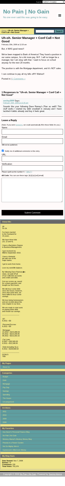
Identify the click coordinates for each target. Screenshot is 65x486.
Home (4, 30)
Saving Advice (55, 474)
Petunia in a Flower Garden (13, 443)
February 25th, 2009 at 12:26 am (15, 103)
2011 (4, 411)
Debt (4, 380)
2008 (4, 422)
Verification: (7, 164)
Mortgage (6, 384)
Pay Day (6, 387)
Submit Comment (32, 213)
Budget (5, 377)
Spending (6, 395)
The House (7, 398)
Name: (5, 127)
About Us (6, 367)
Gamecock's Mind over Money (14, 450)
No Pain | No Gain (9, 435)
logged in (19, 125)
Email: (5, 137)
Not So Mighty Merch (11, 446)
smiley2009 (8, 101)
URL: (4, 154)
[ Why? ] (29, 172)
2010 (4, 415)
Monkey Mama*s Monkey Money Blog (17, 439)
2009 (4, 419)
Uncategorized (8, 402)
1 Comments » (18, 79)
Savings (6, 391)
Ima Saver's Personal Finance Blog (16, 432)
